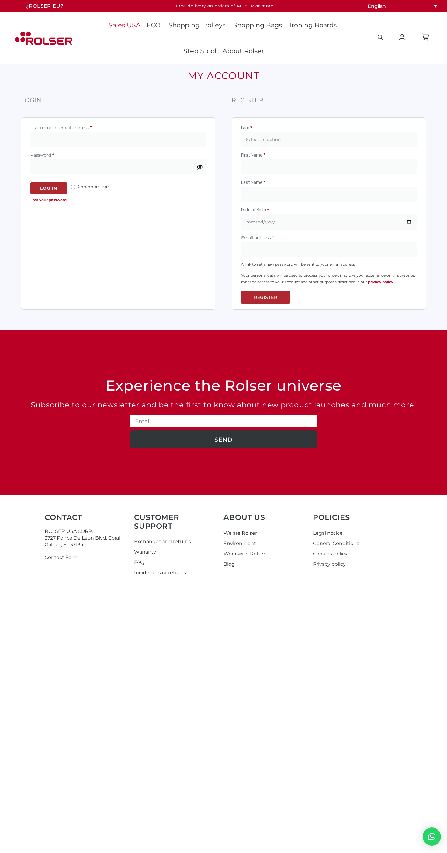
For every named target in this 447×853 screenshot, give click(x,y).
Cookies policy (330, 554)
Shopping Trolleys (196, 25)
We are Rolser (240, 533)
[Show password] (199, 167)
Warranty (145, 552)
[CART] (425, 37)
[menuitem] (402, 6)
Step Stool (200, 51)
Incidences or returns (160, 572)
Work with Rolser (244, 554)
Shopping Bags (257, 25)
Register (265, 297)
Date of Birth (255, 209)
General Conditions (336, 543)
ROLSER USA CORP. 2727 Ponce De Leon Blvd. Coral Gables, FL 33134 (82, 537)
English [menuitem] (377, 6)
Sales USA (124, 25)
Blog (229, 564)
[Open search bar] (380, 37)
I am (246, 127)
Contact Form (61, 557)
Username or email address (70, 126)
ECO (154, 25)
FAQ (139, 562)
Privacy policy (329, 564)
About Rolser (243, 51)
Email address (267, 236)
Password (51, 154)
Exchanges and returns (162, 541)
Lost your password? (49, 200)
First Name (253, 155)
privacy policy (380, 282)
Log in (48, 188)
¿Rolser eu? (45, 6)
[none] (402, 6)
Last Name (253, 182)
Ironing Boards (313, 25)
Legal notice (328, 533)
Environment (240, 543)
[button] (432, 836)
